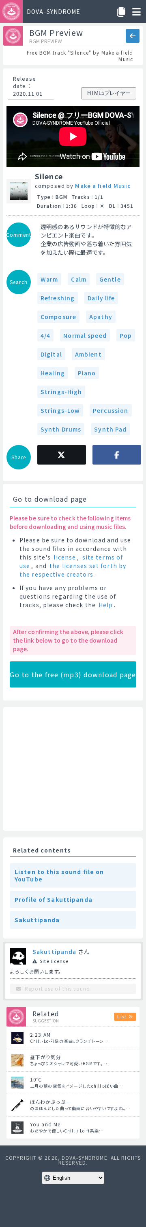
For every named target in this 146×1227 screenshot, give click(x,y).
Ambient (88, 354)
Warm (49, 279)
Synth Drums (61, 429)
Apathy (100, 317)
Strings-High (61, 392)
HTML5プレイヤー (109, 93)
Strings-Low (60, 410)
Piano (87, 373)
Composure (58, 317)
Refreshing (58, 298)
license (65, 557)
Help (106, 605)
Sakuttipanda (37, 920)
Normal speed (84, 335)
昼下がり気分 (45, 1056)
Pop (126, 335)
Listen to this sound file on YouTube (59, 875)
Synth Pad (110, 429)
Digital (51, 354)
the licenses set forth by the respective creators (72, 570)
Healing (53, 373)
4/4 (45, 335)
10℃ (36, 1079)
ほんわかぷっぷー (50, 1101)
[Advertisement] (73, 769)
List (121, 1016)
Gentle (110, 279)
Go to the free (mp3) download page (73, 674)
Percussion (110, 410)
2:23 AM (40, 1034)
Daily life (101, 298)
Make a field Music (103, 185)
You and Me (45, 1124)
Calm (78, 279)
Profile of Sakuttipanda (53, 899)
